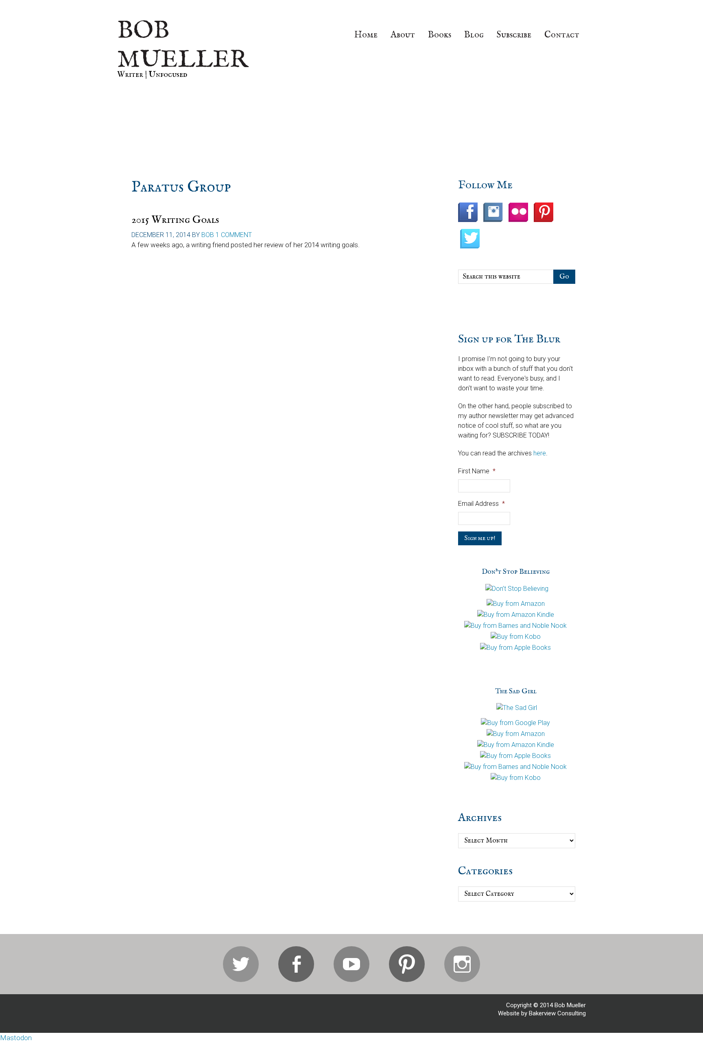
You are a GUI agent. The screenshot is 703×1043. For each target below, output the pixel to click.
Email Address (481, 503)
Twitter (241, 964)
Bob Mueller (182, 45)
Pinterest (407, 964)
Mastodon (16, 1038)
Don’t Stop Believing (516, 572)
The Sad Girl (516, 691)
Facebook (296, 964)
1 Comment (234, 235)
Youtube (351, 964)
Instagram (462, 964)
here (539, 453)
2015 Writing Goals (175, 219)
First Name (477, 471)
